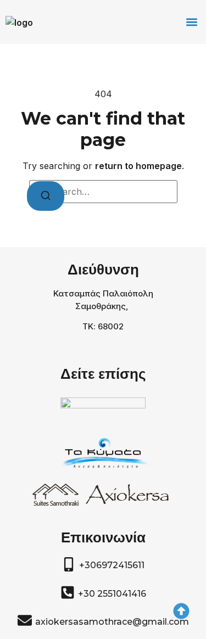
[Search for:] (103, 191)
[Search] (45, 196)
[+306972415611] (69, 564)
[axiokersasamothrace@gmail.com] (25, 620)
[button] (191, 22)
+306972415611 (111, 565)
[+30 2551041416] (67, 592)
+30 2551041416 (112, 593)
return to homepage (138, 165)
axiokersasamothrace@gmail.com (112, 621)
